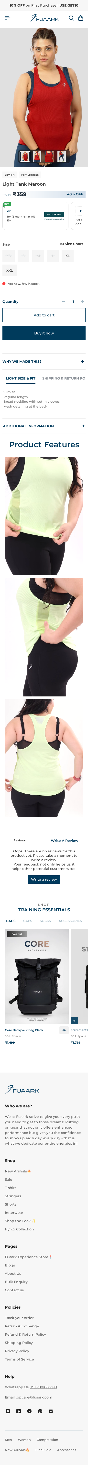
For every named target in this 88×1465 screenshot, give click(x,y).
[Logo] (44, 18)
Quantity (10, 301)
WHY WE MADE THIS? (22, 361)
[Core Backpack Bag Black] (37, 976)
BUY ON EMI (54, 214)
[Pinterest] (40, 1411)
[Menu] (8, 18)
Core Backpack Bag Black (24, 1030)
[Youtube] (29, 1411)
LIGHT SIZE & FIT (20, 378)
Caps (27, 921)
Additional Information (44, 426)
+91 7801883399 (43, 1387)
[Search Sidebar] (71, 18)
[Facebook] (18, 1411)
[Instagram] (7, 1411)
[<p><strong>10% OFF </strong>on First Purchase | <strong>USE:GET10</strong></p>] (44, 5)
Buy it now (44, 333)
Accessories (70, 921)
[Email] (50, 1411)
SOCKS (45, 921)
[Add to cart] (74, 1021)
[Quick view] (64, 1030)
